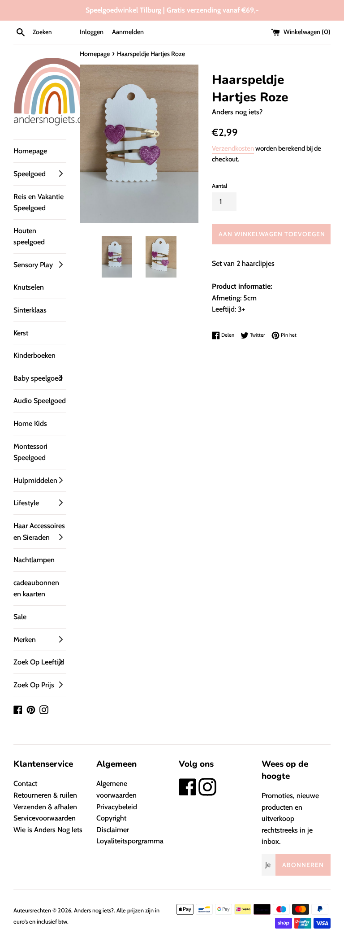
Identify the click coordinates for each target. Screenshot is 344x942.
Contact (25, 783)
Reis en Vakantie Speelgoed (38, 202)
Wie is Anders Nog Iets (47, 829)
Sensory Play (33, 264)
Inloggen (91, 32)
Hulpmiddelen (35, 480)
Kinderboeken (34, 355)
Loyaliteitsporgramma (129, 841)
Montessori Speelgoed (30, 452)
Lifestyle (26, 503)
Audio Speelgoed (39, 400)
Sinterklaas (30, 310)
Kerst (20, 333)
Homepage (30, 151)
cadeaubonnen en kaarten (36, 588)
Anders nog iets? (94, 910)
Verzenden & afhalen (45, 807)
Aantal (219, 185)
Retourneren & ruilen (45, 795)
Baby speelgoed (37, 378)
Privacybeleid (116, 807)
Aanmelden (128, 32)
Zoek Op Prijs (33, 685)
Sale (19, 616)
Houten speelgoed (29, 236)
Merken (24, 639)
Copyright (111, 818)
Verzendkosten (233, 148)
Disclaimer (112, 829)
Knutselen (28, 287)
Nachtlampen (34, 560)
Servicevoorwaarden (44, 818)
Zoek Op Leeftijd (38, 662)
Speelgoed (29, 173)
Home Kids (30, 423)
